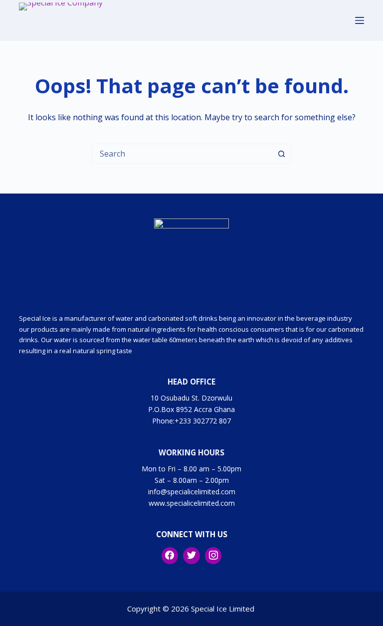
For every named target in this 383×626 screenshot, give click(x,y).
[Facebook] (170, 556)
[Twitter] (191, 556)
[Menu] (359, 20)
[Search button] (281, 153)
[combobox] (182, 154)
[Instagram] (213, 556)
